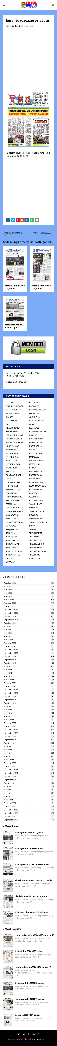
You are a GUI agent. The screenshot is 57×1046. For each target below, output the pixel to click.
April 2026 (29, 596)
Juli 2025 (29, 626)
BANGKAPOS (34, 402)
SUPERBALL (11, 525)
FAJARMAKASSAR (13, 413)
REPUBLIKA (10, 504)
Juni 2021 (29, 789)
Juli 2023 (29, 706)
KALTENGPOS (12, 431)
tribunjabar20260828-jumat (41, 287)
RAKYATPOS (34, 496)
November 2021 (29, 773)
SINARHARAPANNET (14, 511)
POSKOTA (10, 478)
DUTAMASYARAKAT (37, 409)
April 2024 (29, 676)
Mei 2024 (29, 673)
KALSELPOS (34, 428)
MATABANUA (34, 457)
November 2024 (29, 653)
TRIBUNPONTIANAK (37, 551)
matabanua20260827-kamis (29, 999)
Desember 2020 (29, 809)
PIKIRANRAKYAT (36, 471)
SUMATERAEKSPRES (38, 522)
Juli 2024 (29, 666)
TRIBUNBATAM (35, 533)
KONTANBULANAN (14, 438)
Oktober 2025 (29, 616)
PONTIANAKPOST (13, 475)
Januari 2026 (29, 606)
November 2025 (29, 613)
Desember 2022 (29, 729)
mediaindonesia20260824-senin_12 (33, 967)
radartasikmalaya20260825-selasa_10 (34, 935)
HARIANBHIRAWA (36, 420)
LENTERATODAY (36, 453)
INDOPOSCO (34, 424)
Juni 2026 (29, 589)
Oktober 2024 (29, 656)
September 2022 (29, 739)
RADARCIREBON (36, 482)
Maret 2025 (29, 639)
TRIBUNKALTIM (12, 544)
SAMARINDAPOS (36, 504)
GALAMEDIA (34, 413)
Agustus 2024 (29, 663)
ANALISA (9, 402)
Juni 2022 (29, 749)
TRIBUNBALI (11, 533)
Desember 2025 (29, 609)
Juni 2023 (29, 709)
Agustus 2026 (29, 583)
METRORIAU (34, 464)
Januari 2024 (29, 686)
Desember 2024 (29, 649)
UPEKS (9, 558)
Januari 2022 (29, 766)
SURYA (32, 525)
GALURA (9, 417)
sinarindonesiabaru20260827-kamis (33, 880)
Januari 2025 (29, 646)
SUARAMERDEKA (36, 518)
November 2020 (29, 813)
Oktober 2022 (29, 736)
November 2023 (29, 693)
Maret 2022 (29, 759)
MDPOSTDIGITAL (13, 460)
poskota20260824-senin (27, 1015)
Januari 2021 (29, 806)
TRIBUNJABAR (12, 536)
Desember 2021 (29, 769)
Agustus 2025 (29, 623)
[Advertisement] (28, 59)
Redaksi (16, 26)
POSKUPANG (35, 478)
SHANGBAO (34, 507)
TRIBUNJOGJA (35, 540)
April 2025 (29, 636)
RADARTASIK (34, 493)
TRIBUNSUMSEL (13, 554)
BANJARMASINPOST (14, 406)
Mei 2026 (29, 593)
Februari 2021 (29, 803)
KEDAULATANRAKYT (14, 435)
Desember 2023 (29, 689)
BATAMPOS (34, 406)
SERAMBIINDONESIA (14, 507)
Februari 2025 (29, 643)
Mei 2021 (29, 793)
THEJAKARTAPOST (13, 529)
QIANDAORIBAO (13, 482)
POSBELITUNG (35, 475)
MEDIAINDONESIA (36, 460)
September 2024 (29, 659)
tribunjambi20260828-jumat (29, 832)
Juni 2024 (29, 669)
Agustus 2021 (29, 783)
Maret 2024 (29, 679)
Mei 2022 (29, 753)
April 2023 (29, 716)
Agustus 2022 (29, 743)
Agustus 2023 (29, 703)
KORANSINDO (12, 449)
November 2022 (29, 733)
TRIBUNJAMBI (34, 536)
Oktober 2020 (29, 816)
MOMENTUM (11, 467)
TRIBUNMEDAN (35, 547)
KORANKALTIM (35, 442)
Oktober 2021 (29, 776)
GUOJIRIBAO (34, 417)
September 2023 (29, 699)
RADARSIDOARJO (13, 489)
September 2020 (29, 819)
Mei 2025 (29, 633)
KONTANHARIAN (36, 438)
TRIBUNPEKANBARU (14, 551)
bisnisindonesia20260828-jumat (31, 896)
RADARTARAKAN (13, 493)
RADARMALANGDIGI (37, 486)
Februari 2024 (29, 683)
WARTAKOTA (34, 558)
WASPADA (10, 562)
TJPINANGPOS (35, 529)
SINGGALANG (12, 515)
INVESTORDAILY (13, 428)
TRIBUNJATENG (12, 540)
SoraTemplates (23, 1039)
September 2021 (29, 779)
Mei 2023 (29, 713)
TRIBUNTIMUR (35, 554)
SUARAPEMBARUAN (14, 522)
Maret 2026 (29, 599)
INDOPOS (10, 424)
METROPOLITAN (13, 464)
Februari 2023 (29, 723)
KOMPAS (33, 435)
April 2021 (29, 796)
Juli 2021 (29, 786)
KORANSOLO (34, 449)
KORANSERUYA (12, 446)
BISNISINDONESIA (13, 409)
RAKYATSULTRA (36, 500)
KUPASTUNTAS (12, 453)
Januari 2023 (29, 726)
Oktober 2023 (29, 696)
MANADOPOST (12, 457)
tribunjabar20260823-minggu (30, 951)
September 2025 (29, 619)
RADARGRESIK (12, 486)
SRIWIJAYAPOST (13, 518)
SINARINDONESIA (36, 511)
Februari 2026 (29, 603)
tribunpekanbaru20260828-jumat (14, 326)
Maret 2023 (29, 719)
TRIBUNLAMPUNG (37, 544)
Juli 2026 (29, 586)
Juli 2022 (29, 746)
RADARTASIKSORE (14, 496)
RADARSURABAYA (37, 489)
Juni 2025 (29, 629)
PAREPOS (10, 471)
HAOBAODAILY (12, 420)
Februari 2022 (29, 763)
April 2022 (29, 756)
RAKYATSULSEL (12, 500)
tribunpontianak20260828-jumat (32, 912)
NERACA (32, 467)
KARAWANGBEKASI (37, 431)
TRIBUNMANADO (13, 547)
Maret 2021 (29, 799)
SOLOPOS (33, 515)
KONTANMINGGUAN (15, 442)
